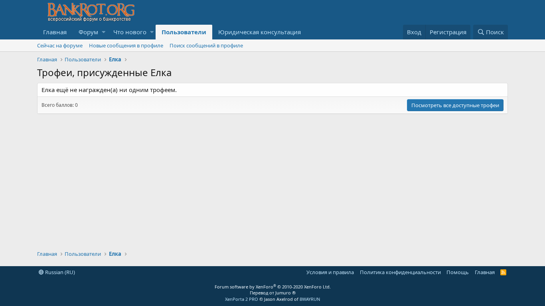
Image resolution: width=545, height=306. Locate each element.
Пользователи (184, 32)
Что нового (129, 32)
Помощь (457, 272)
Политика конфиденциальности (400, 272)
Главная (55, 32)
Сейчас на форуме (60, 45)
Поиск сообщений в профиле (206, 45)
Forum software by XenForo (273, 287)
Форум (88, 32)
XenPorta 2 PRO (241, 299)
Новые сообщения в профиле (126, 45)
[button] (103, 32)
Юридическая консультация (259, 32)
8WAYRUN (310, 299)
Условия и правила (330, 272)
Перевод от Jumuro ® (273, 293)
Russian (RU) (59, 272)
